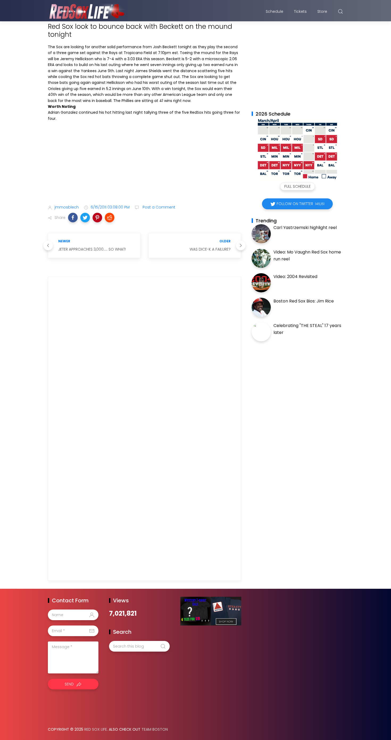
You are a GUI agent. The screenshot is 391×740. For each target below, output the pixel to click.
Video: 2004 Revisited (295, 276)
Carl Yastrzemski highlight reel (305, 227)
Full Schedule (297, 186)
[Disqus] (144, 357)
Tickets (300, 11)
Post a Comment (158, 207)
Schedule (274, 11)
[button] (73, 217)
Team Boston (155, 729)
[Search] (340, 11)
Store (322, 11)
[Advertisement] (144, 158)
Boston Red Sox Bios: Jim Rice (303, 301)
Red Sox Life (95, 729)
